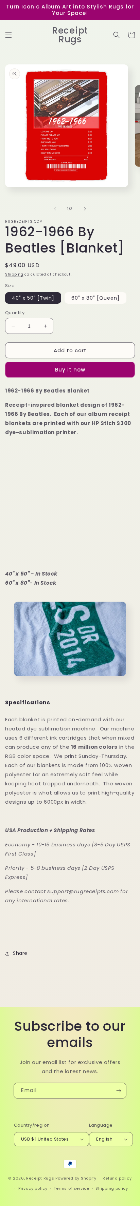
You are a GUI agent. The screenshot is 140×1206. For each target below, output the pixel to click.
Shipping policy (111, 1188)
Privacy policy (33, 1188)
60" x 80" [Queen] (95, 298)
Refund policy (117, 1178)
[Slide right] (84, 208)
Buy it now (70, 369)
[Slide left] (55, 208)
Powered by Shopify (76, 1178)
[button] (8, 34)
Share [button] (20, 953)
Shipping (14, 274)
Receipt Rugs (40, 1178)
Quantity (14, 312)
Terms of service (71, 1188)
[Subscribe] (118, 1091)
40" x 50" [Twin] (33, 298)
